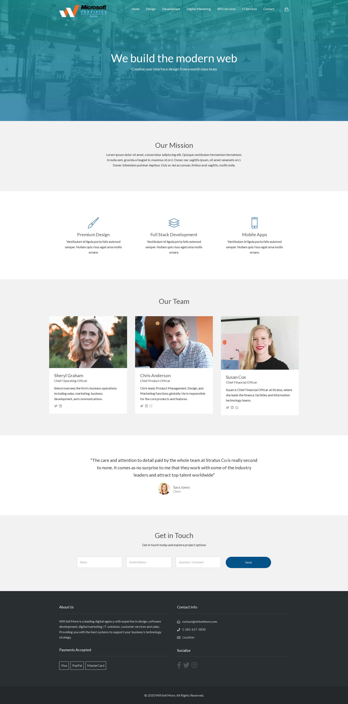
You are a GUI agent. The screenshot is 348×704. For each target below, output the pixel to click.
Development (171, 9)
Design (151, 9)
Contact (268, 9)
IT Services (249, 9)
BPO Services (226, 9)
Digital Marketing (199, 9)
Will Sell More (165, 695)
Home (136, 9)
